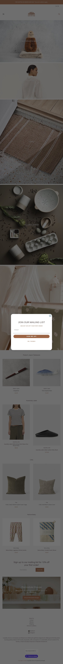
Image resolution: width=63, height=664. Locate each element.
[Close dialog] (50, 316)
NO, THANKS (31, 341)
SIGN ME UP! (32, 336)
